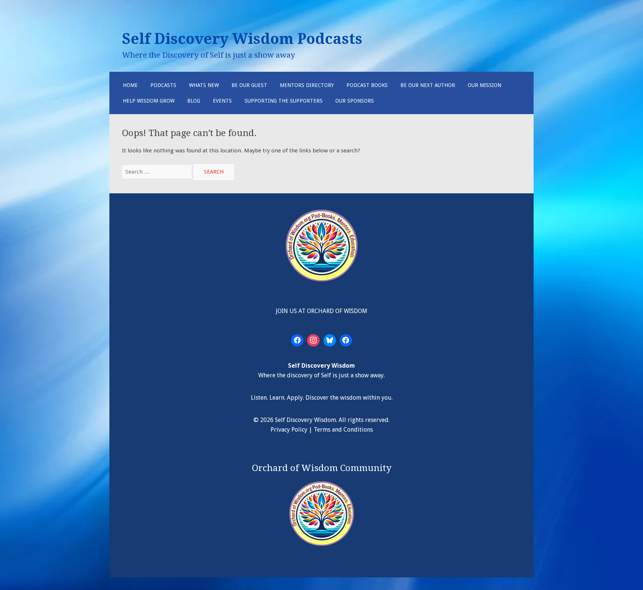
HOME (130, 85)
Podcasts (163, 85)
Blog (193, 101)
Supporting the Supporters (283, 101)
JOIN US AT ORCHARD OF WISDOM (321, 311)
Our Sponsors (354, 101)
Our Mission (484, 85)
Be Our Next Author (427, 85)
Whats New (204, 85)
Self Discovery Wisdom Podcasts (242, 38)
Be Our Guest (249, 85)
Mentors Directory (307, 85)
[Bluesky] (330, 340)
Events (222, 101)
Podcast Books (367, 85)
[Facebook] (297, 340)
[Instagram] (313, 340)
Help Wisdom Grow (149, 101)
